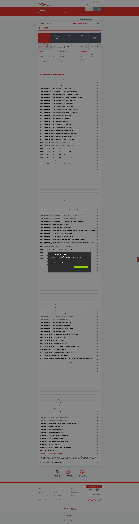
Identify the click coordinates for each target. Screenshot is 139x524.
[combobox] (89, 253)
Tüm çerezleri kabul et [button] (81, 267)
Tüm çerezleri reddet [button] (66, 267)
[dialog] (69, 262)
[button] (56, 270)
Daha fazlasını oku (78, 257)
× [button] (89, 254)
